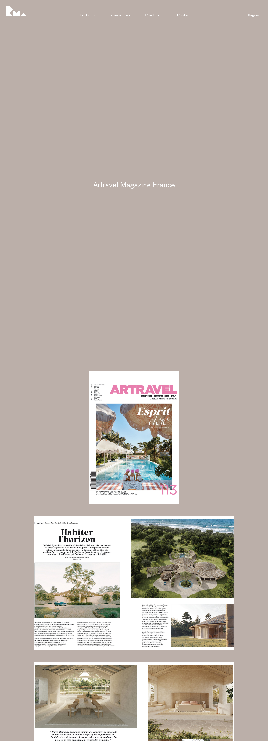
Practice (153, 15)
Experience (118, 15)
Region (254, 15)
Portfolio (87, 15)
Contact (184, 15)
